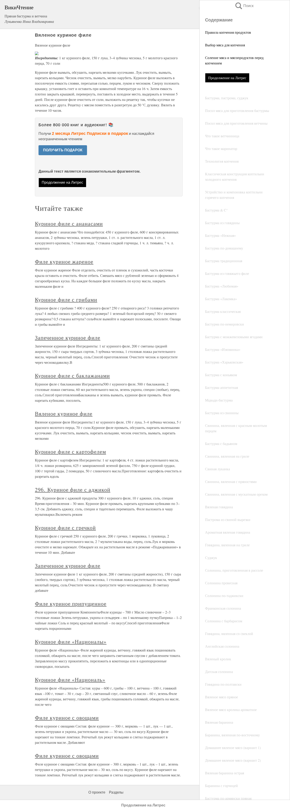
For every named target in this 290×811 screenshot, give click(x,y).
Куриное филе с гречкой (65, 527)
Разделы (116, 792)
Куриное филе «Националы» (70, 641)
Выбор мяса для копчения (225, 45)
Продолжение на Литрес (227, 77)
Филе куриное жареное (64, 261)
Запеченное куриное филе (67, 337)
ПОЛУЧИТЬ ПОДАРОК (62, 150)
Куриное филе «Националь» (70, 679)
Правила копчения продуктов (228, 32)
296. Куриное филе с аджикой (72, 489)
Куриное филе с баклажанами (72, 375)
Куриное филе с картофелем (70, 451)
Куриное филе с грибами (66, 299)
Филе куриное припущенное (70, 603)
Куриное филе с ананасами (69, 223)
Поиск (244, 6)
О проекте (96, 792)
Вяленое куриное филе (63, 413)
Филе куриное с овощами (67, 717)
